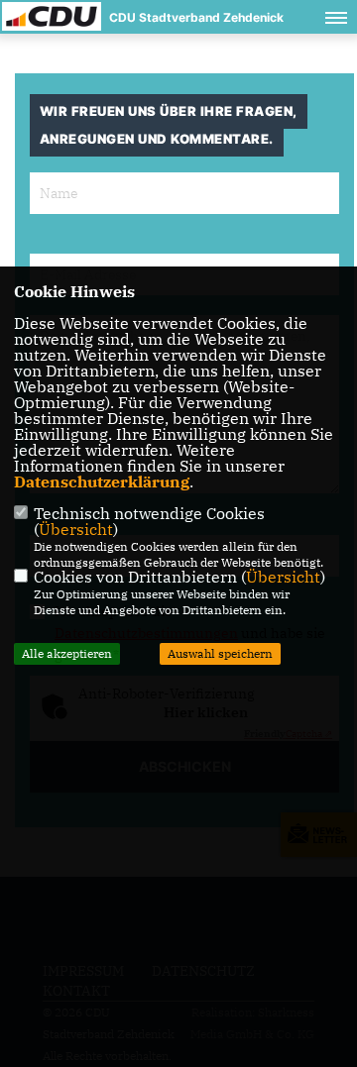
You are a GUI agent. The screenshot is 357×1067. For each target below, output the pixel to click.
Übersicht (76, 529)
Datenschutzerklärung (101, 481)
